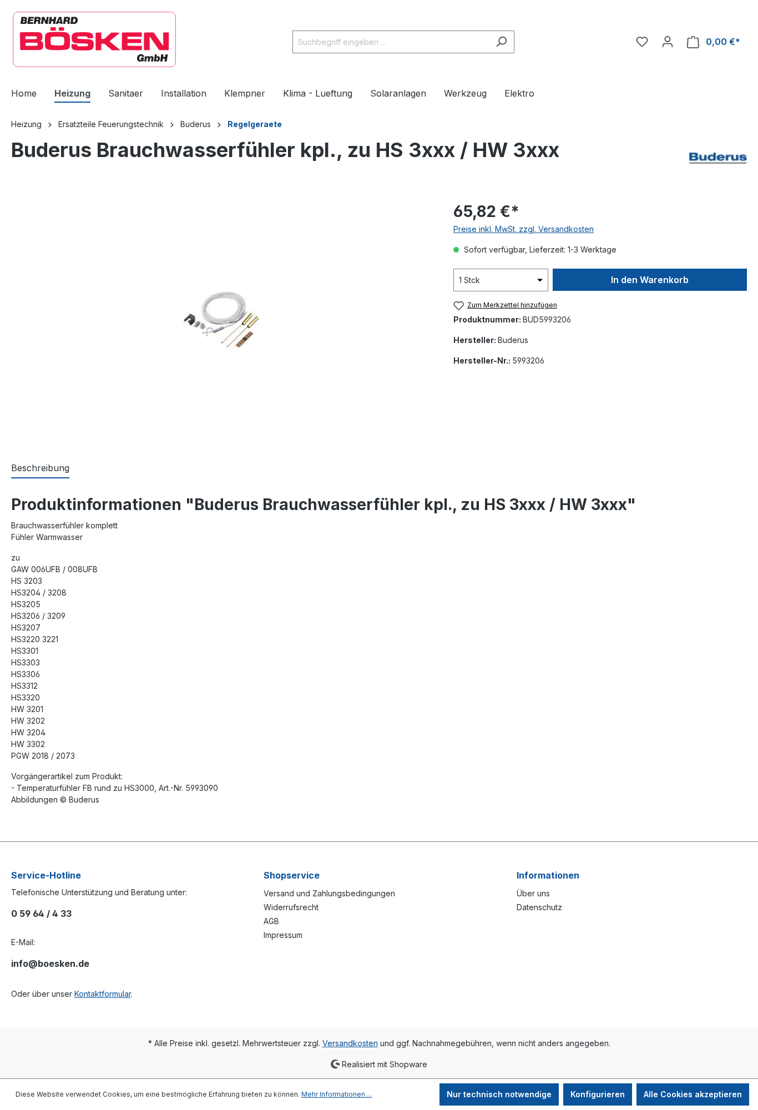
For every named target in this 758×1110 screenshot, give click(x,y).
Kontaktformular (102, 993)
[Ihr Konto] (667, 41)
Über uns (533, 893)
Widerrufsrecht (291, 907)
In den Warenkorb (650, 279)
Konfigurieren (597, 1094)
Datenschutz (539, 907)
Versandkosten (350, 1043)
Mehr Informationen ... (336, 1094)
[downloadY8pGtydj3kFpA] (220, 319)
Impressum (283, 935)
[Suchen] (501, 42)
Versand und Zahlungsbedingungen (329, 893)
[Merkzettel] (642, 41)
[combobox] (390, 42)
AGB (271, 921)
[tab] (40, 468)
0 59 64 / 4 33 (41, 913)
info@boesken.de (50, 963)
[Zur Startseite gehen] (94, 39)
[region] (221, 319)
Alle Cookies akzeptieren (693, 1094)
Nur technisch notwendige (499, 1094)
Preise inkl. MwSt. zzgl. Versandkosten (523, 229)
